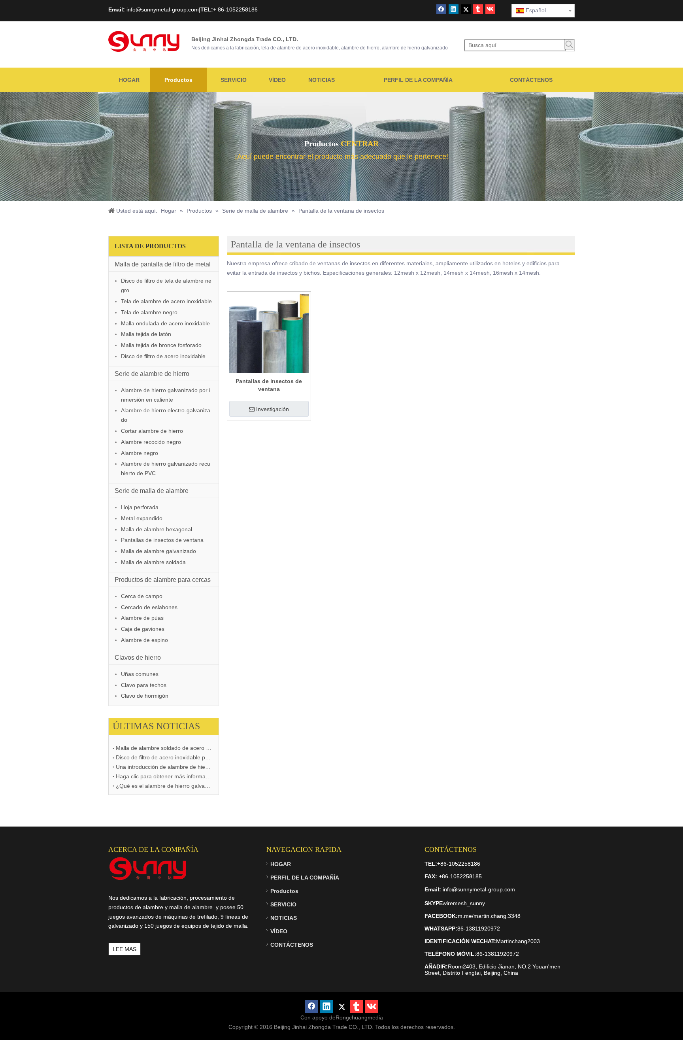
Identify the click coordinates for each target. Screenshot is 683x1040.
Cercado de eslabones (149, 607)
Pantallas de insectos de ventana (162, 540)
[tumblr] (478, 9)
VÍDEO (278, 931)
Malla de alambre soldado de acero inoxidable (163, 748)
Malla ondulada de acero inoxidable (165, 323)
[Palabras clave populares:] (569, 44)
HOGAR (280, 864)
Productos (284, 891)
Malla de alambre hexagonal (156, 529)
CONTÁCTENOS (291, 945)
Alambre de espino (144, 640)
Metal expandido (141, 518)
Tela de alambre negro (149, 312)
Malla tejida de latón (146, 334)
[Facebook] (441, 9)
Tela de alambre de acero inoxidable (166, 301)
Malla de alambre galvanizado (158, 551)
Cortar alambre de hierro (152, 431)
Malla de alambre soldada (153, 562)
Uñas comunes (139, 674)
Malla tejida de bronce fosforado (161, 345)
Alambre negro (139, 453)
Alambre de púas (142, 618)
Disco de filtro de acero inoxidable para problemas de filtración (163, 757)
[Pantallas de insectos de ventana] (269, 333)
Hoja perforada (139, 507)
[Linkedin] (453, 9)
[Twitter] (466, 9)
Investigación (272, 409)
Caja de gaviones (142, 629)
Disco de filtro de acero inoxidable (163, 356)
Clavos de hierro (138, 657)
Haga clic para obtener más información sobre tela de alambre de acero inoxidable (163, 776)
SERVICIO (283, 904)
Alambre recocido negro (151, 442)
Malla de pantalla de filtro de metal (163, 264)
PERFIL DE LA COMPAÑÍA (304, 877)
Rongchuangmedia (359, 1017)
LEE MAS (124, 949)
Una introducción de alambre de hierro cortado (163, 767)
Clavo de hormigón (144, 696)
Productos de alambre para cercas (163, 579)
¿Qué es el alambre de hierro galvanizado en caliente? (163, 786)
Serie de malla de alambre (152, 490)
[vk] (490, 9)
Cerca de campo (141, 596)
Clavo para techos (143, 685)
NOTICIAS (283, 918)
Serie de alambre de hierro (152, 373)
